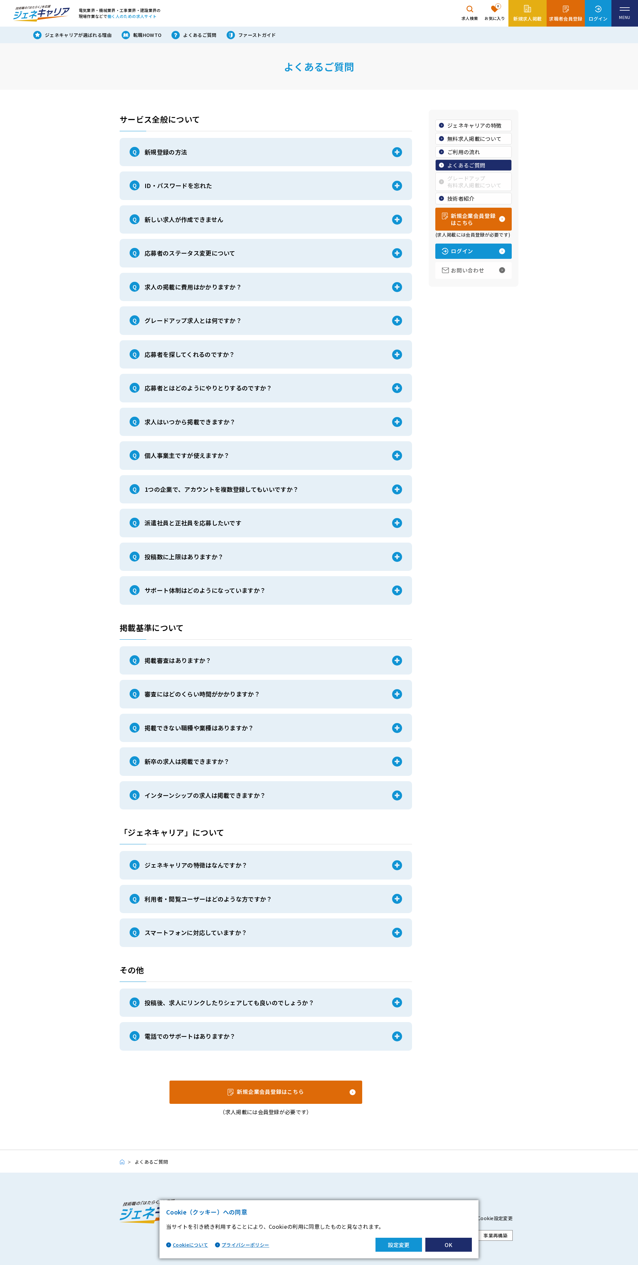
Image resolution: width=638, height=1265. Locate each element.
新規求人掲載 (527, 18)
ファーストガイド (257, 35)
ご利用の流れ (463, 152)
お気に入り (494, 12)
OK (449, 1245)
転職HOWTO (147, 35)
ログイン (597, 18)
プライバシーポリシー (245, 1245)
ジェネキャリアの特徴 (474, 125)
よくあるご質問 (199, 35)
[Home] (125, 1161)
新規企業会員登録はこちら (270, 1092)
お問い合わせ (467, 270)
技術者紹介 (461, 198)
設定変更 (398, 1245)
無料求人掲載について (474, 139)
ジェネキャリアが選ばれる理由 (78, 35)
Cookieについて (190, 1245)
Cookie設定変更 (495, 1218)
